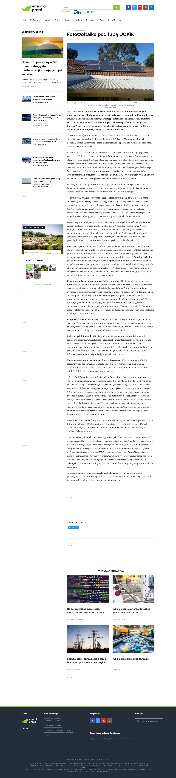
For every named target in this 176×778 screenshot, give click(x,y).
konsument (95, 487)
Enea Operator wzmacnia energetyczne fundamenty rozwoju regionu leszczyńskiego (46, 160)
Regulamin (91, 20)
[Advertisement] (110, 508)
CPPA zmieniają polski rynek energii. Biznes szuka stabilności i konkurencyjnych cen (47, 181)
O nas (101, 20)
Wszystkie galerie (42, 284)
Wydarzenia (35, 20)
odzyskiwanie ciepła (53, 725)
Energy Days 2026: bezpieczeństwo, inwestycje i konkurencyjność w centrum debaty (47, 117)
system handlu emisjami (55, 730)
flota (47, 735)
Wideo (57, 20)
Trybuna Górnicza (126, 739)
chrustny (71, 487)
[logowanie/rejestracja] (119, 20)
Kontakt (111, 20)
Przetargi (78, 20)
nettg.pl (92, 739)
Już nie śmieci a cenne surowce (131, 658)
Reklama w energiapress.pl (148, 721)
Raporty (47, 20)
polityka (49, 720)
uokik (104, 487)
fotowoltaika (83, 487)
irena (69, 730)
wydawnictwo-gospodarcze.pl (107, 739)
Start (24, 20)
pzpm (58, 720)
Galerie (67, 20)
